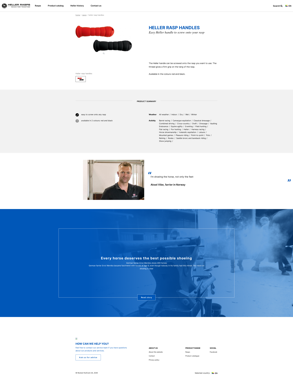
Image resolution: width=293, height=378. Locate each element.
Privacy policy (154, 360)
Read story (146, 297)
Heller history (77, 5)
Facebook (213, 352)
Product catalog (56, 5)
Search (276, 6)
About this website (156, 352)
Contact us (96, 5)
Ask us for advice (88, 357)
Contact (152, 356)
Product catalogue (192, 356)
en (289, 6)
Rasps (38, 5)
